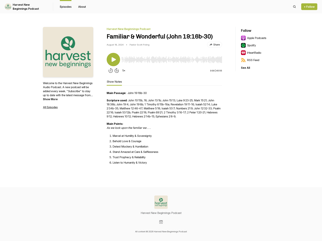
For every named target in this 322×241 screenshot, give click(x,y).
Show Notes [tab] (114, 81)
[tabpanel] (164, 130)
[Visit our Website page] (161, 222)
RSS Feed (253, 60)
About (82, 6)
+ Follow (309, 6)
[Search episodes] (294, 7)
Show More (50, 99)
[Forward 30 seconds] (116, 70)
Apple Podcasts (256, 38)
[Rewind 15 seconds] (110, 70)
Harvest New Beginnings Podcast (26, 6)
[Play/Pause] (113, 59)
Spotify (251, 45)
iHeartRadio (254, 52)
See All (245, 67)
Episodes (65, 6)
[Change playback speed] (123, 70)
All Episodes (50, 107)
